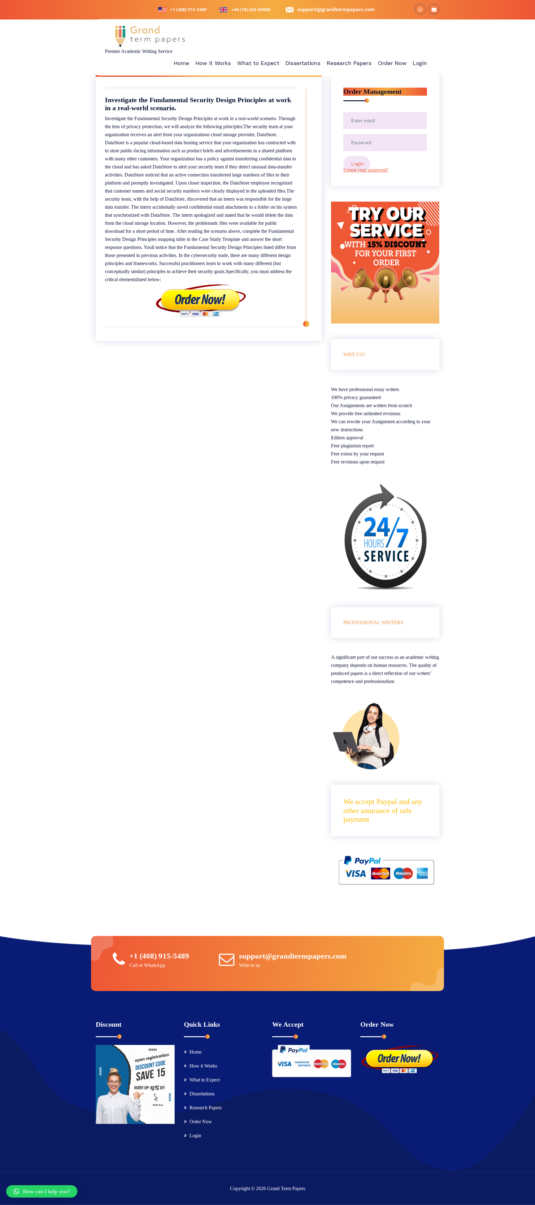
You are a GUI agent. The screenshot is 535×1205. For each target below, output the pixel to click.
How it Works (203, 1065)
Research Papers (205, 1107)
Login (195, 1135)
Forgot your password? (366, 169)
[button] (41, 1191)
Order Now (200, 1121)
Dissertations (202, 1093)
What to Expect (204, 1079)
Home (195, 1052)
